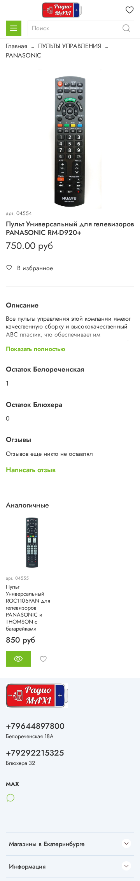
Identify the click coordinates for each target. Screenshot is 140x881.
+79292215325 (35, 753)
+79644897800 (35, 726)
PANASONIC (23, 55)
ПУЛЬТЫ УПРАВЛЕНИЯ (69, 46)
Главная (16, 46)
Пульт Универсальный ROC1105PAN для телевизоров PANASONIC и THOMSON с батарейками (28, 608)
